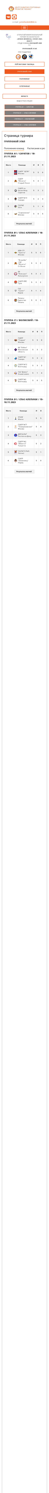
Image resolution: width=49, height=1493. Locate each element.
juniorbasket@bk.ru (28, 22)
